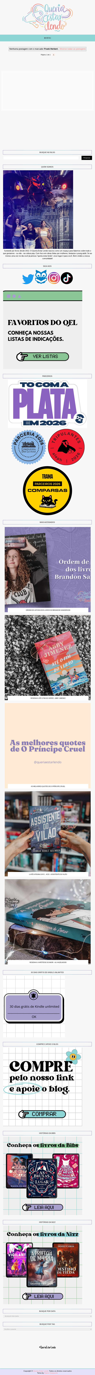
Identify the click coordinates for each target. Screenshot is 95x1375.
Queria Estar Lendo (41, 1371)
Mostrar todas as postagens (73, 49)
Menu (48, 38)
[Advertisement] (47, 91)
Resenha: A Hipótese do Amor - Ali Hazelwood (48, 962)
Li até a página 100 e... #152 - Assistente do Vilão (48, 874)
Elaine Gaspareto (51, 1373)
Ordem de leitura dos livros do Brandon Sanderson (48, 610)
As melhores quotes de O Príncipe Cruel (48, 786)
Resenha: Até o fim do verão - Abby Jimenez (48, 698)
